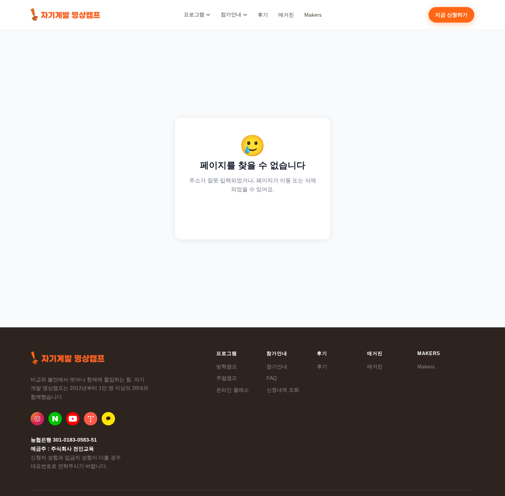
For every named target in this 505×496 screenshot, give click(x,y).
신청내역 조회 (283, 390)
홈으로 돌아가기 (253, 213)
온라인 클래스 (232, 390)
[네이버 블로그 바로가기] (55, 418)
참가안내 (277, 367)
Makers (313, 14)
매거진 (286, 14)
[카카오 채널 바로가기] (108, 418)
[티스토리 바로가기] (90, 418)
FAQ (272, 378)
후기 (263, 14)
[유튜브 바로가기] (72, 418)
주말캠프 (226, 378)
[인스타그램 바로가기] (37, 418)
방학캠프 (226, 367)
